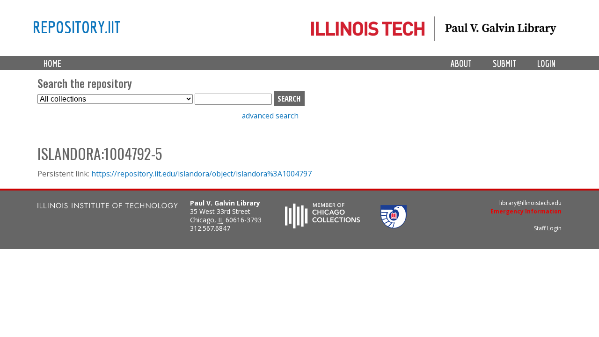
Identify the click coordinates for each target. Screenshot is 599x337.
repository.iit (77, 27)
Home (52, 63)
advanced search (270, 115)
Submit (504, 63)
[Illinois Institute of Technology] (107, 206)
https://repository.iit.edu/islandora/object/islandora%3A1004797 (201, 173)
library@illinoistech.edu (530, 203)
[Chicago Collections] (322, 225)
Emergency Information (526, 211)
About (461, 63)
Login (546, 63)
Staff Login (548, 228)
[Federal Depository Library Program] (393, 225)
